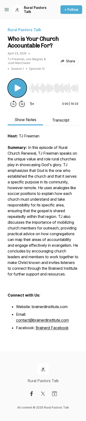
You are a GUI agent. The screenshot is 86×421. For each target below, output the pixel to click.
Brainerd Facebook (52, 327)
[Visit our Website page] (54, 393)
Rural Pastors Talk (35, 10)
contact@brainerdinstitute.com (42, 320)
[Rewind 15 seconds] (13, 103)
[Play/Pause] (17, 88)
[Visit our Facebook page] (31, 393)
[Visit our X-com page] (43, 393)
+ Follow (71, 9)
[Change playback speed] (32, 103)
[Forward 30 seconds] (22, 103)
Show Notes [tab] (25, 119)
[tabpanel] (43, 234)
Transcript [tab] (60, 120)
